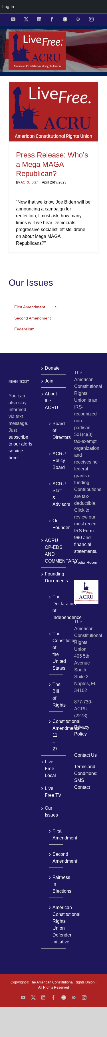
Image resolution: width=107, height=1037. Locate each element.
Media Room (85, 562)
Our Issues (51, 811)
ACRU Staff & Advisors (56, 494)
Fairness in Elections (56, 884)
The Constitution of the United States (56, 651)
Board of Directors (56, 430)
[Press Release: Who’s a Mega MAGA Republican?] (53, 112)
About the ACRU (51, 400)
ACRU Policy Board (56, 460)
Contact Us (85, 755)
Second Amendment (56, 857)
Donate (52, 368)
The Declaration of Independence (56, 607)
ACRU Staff (29, 182)
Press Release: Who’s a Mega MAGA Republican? (52, 164)
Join (49, 380)
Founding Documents (54, 577)
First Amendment (56, 834)
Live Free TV (53, 792)
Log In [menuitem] (8, 6)
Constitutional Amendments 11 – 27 (56, 735)
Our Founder (56, 524)
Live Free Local (50, 768)
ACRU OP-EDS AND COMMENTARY (54, 550)
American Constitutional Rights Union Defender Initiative (56, 924)
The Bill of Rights (56, 694)
